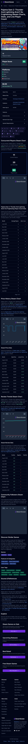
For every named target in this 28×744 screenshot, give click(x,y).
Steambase (16, 721)
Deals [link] (12, 130)
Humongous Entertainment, (19, 102)
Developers (4, 709)
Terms (9, 741)
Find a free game (13, 670)
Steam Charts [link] (6, 128)
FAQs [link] (13, 136)
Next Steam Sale (6, 728)
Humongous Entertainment (18, 98)
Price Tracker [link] (21, 128)
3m (7, 178)
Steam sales (16, 350)
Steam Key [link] (5, 130)
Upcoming (17, 692)
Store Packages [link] (20, 130)
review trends (20, 26)
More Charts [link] (5, 136)
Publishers (4, 711)
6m (7, 319)
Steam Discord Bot (6, 723)
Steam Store (8, 599)
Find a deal (13, 631)
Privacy (5, 741)
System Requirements (8, 123)
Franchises (4, 714)
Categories (4, 703)
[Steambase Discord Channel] (14, 730)
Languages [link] (17, 133)
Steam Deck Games (19, 695)
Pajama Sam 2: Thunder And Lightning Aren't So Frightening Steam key (14, 306)
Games (5, 5)
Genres (3, 701)
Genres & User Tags (7, 119)
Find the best (13, 657)
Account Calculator (6, 730)
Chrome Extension (6, 720)
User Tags (4, 706)
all (13, 178)
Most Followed (18, 687)
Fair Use (13, 741)
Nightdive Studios (17, 104)
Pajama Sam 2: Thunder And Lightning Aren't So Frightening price (14, 352)
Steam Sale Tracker (19, 701)
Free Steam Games (19, 706)
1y (10, 178)
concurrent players (11, 26)
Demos (3, 687)
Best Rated (17, 682)
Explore (3, 733)
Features (5, 112)
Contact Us (22, 741)
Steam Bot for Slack (6, 725)
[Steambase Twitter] (18, 730)
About (17, 741)
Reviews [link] (14, 128)
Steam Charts (5, 692)
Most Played (18, 684)
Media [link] (10, 133)
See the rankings (13, 644)
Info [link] (4, 133)
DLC (3, 684)
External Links (6, 116)
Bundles (3, 690)
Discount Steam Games (20, 703)
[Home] (1, 5)
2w (3, 178)
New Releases (18, 690)
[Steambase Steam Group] (16, 730)
